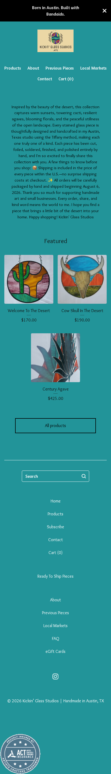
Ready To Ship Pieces (55, 576)
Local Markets (93, 68)
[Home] (55, 41)
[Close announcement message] (104, 10)
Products (12, 68)
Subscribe (55, 526)
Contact (44, 78)
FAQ (55, 638)
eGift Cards (55, 651)
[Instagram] (55, 676)
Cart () (66, 78)
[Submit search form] (84, 476)
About (33, 68)
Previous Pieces (60, 68)
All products (55, 425)
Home (56, 501)
